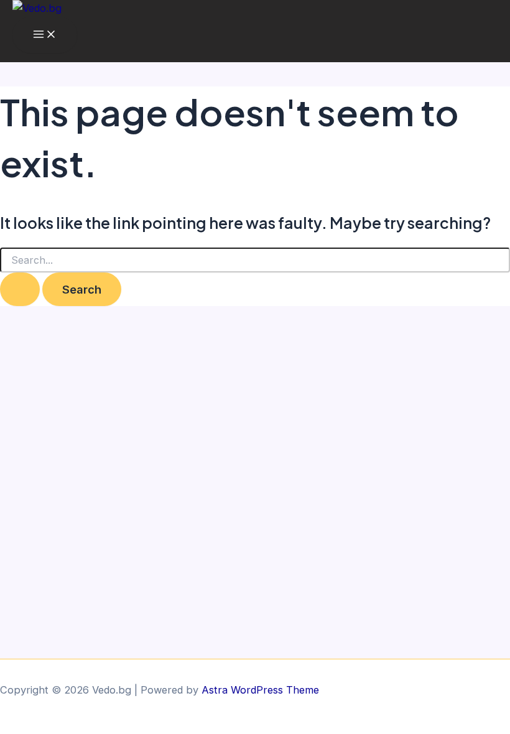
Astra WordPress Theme (260, 690)
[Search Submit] (20, 289)
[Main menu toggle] (44, 35)
